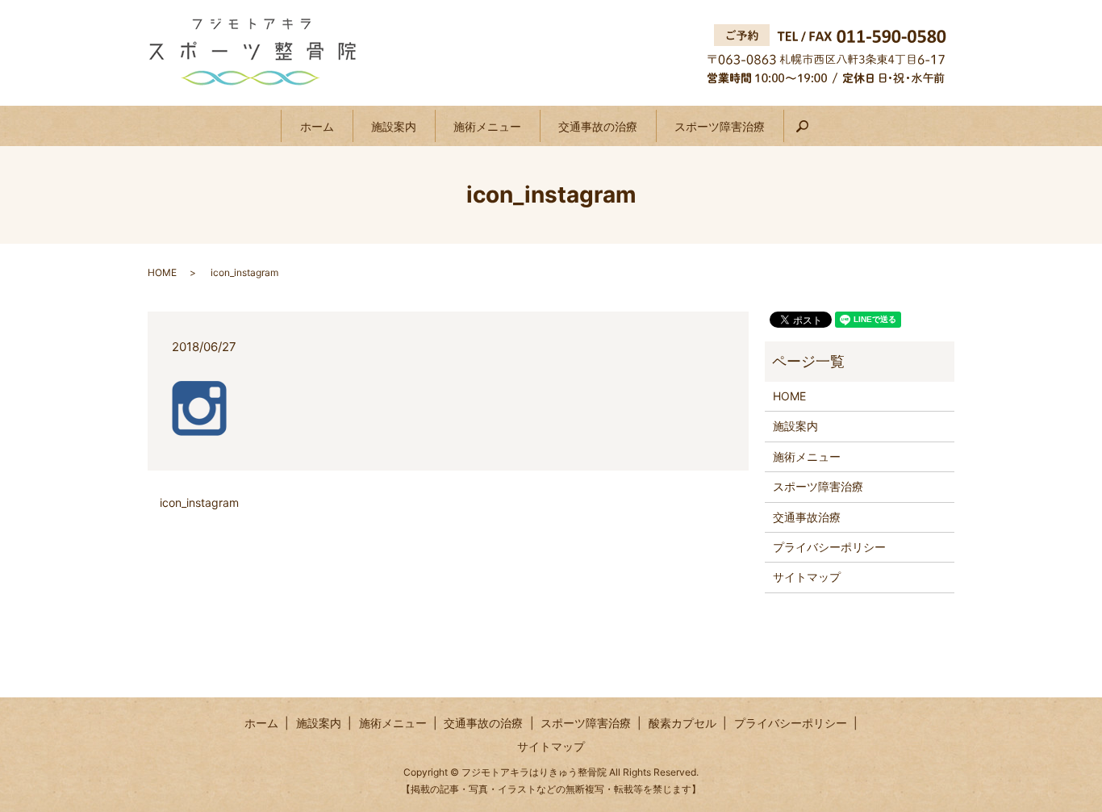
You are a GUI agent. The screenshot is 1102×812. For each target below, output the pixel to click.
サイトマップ (807, 577)
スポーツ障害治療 (719, 126)
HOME (162, 272)
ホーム (317, 126)
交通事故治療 (807, 517)
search (811, 133)
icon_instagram (199, 502)
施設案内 (393, 126)
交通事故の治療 (597, 126)
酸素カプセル (682, 723)
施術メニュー (487, 126)
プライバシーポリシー (829, 547)
